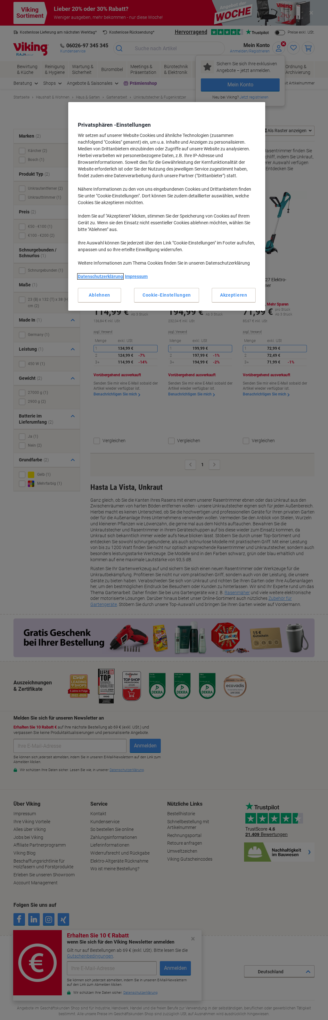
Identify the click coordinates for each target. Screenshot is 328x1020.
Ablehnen (99, 295)
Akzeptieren (233, 295)
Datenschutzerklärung (100, 276)
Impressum (136, 276)
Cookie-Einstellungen (167, 295)
